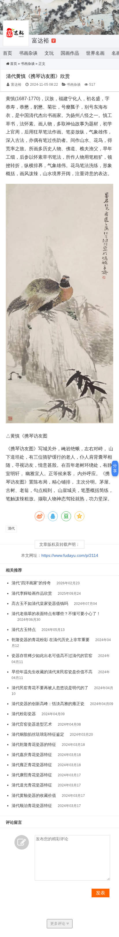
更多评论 (58, 923)
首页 (7, 53)
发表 (100, 892)
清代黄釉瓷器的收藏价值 (34, 795)
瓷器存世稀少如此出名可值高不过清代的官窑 (52, 655)
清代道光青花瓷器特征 (32, 785)
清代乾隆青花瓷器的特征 (34, 744)
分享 (115, 468)
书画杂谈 (28, 53)
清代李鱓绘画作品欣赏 (32, 593)
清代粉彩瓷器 (24, 713)
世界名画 (95, 53)
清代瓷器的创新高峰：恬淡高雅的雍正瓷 (48, 703)
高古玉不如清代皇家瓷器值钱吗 (40, 603)
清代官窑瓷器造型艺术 (32, 724)
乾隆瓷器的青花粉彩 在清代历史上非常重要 (51, 639)
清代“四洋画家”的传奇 (31, 583)
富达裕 (40, 40)
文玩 (49, 53)
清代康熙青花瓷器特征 (32, 775)
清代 (11, 528)
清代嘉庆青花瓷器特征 (32, 754)
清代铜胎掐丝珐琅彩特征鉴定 (38, 734)
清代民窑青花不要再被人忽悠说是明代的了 (50, 687)
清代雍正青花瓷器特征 (32, 764)
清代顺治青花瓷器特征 (32, 805)
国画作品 (70, 53)
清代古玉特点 (24, 629)
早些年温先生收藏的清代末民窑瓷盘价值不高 (52, 671)
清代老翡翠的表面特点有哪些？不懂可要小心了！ (56, 613)
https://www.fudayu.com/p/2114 (69, 555)
